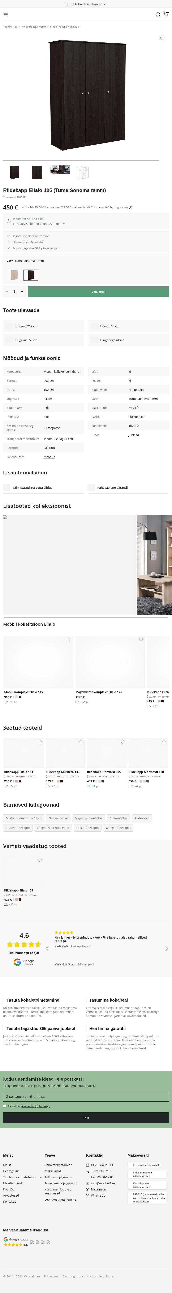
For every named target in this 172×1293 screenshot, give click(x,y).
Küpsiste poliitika (102, 1276)
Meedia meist (12, 1183)
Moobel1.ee (10, 26)
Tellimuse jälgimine (58, 1177)
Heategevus (11, 1171)
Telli (86, 1118)
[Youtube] (151, 1276)
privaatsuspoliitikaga (35, 1106)
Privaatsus (51, 1276)
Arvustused (11, 1195)
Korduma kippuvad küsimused (58, 1191)
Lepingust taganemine (60, 1199)
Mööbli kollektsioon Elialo (64, 26)
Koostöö (8, 1189)
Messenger (99, 1189)
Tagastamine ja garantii (61, 1183)
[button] (86, 4)
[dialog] (39, 221)
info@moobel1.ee (103, 1183)
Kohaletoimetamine (58, 1165)
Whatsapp (98, 1195)
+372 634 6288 (101, 1171)
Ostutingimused (74, 1276)
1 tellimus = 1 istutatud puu (22, 1177)
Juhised (134, 435)
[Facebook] (136, 1276)
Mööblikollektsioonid (34, 26)
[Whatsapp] (165, 1276)
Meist (7, 1165)
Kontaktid (10, 1201)
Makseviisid (53, 1171)
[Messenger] (158, 1276)
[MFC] (136, 408)
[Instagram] (143, 1276)
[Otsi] (158, 15)
